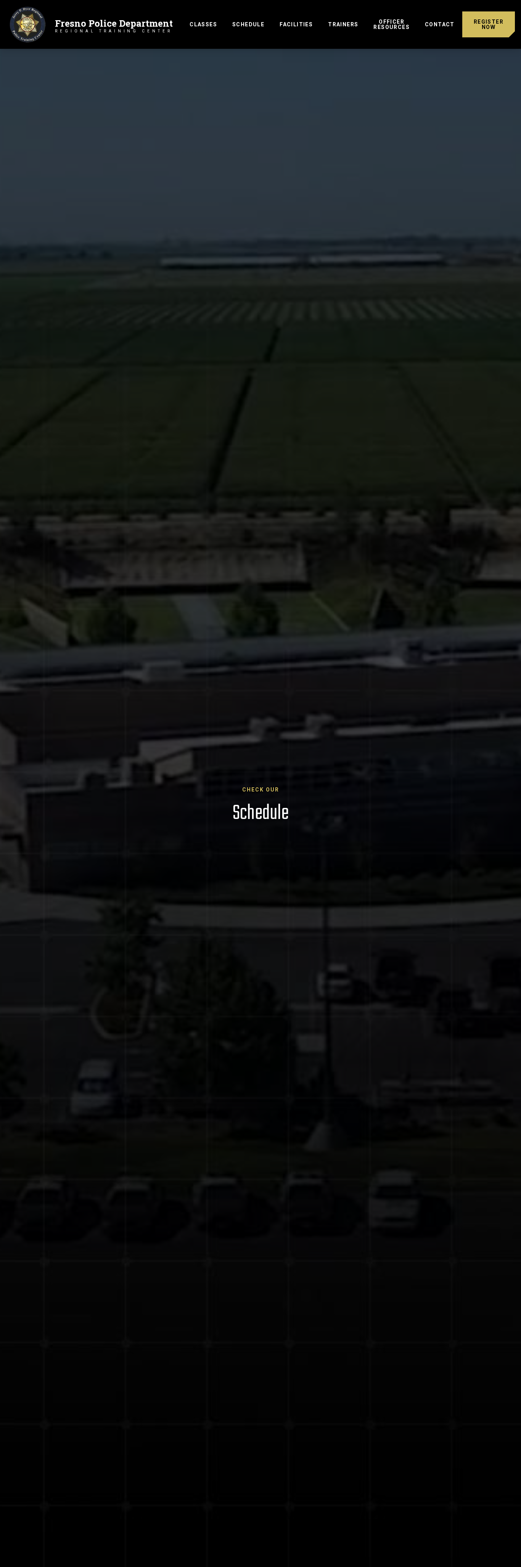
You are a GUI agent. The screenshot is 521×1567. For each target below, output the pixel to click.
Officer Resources (391, 24)
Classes (203, 24)
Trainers (343, 24)
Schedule (252, 24)
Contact (440, 24)
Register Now (488, 24)
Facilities (296, 24)
